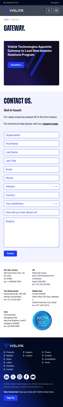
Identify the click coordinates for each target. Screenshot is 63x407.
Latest (9, 362)
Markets (9, 355)
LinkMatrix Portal (12, 3)
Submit (10, 253)
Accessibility (50, 359)
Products (10, 352)
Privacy (48, 352)
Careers (29, 355)
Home (6, 19)
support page (50, 123)
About (8, 359)
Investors (10, 366)
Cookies (48, 355)
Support (56, 3)
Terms (47, 362)
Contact (9, 369)
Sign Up (10, 398)
